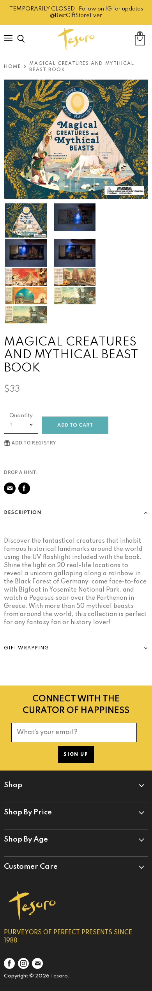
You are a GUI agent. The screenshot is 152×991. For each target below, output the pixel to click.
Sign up (76, 754)
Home (12, 66)
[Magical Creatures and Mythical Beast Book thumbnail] (26, 220)
